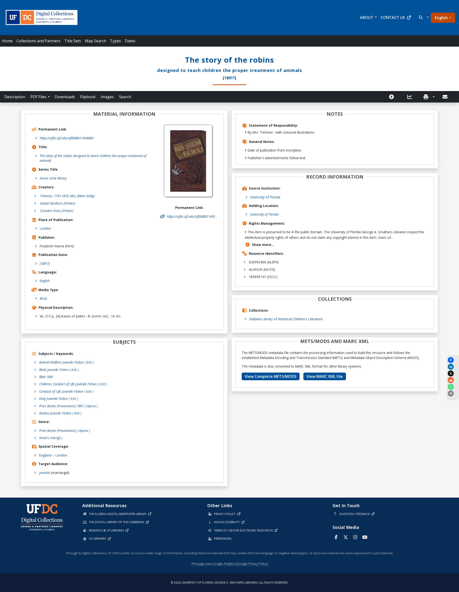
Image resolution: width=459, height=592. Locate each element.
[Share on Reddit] (453, 380)
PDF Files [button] (38, 96)
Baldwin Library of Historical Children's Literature (286, 319)
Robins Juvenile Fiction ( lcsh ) (60, 413)
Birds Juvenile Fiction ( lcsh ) (59, 369)
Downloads (65, 96)
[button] (423, 17)
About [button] (366, 17)
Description (14, 96)
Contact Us (393, 17)
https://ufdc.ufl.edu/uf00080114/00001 (67, 138)
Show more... (263, 244)
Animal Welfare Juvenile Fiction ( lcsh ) (66, 362)
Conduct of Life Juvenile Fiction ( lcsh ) (66, 391)
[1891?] (45, 263)
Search (125, 96)
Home (7, 40)
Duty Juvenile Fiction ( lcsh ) (58, 398)
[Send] (445, 97)
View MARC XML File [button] (324, 376)
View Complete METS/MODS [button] (270, 376)
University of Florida (265, 197)
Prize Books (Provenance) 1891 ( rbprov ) (68, 406)
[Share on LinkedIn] (453, 367)
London (45, 228)
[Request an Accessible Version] (393, 97)
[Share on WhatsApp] (453, 387)
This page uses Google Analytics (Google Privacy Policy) (229, 563)
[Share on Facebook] (453, 360)
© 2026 (230, 583)
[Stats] (411, 97)
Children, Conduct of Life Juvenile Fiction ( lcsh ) (73, 384)
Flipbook (88, 96)
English (441, 17)
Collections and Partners (38, 40)
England (45, 455)
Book (43, 298)
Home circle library (53, 178)
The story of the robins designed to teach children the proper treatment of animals (93, 158)
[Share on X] (453, 373)
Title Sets (72, 40)
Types (115, 40)
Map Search (95, 40)
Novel (50, 437)
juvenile (44, 472)
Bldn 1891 (46, 377)
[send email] (453, 393)
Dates (130, 40)
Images (107, 96)
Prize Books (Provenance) (64, 430)
